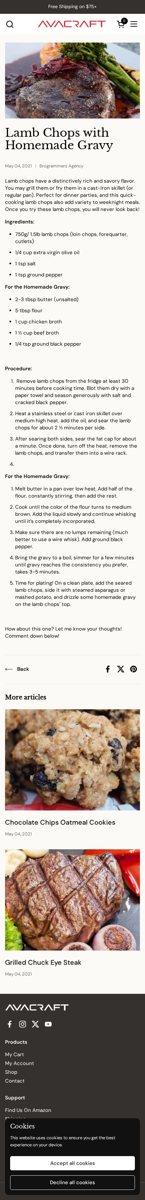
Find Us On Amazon (28, 1110)
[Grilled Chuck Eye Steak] (72, 900)
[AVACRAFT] (71, 24)
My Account (19, 1063)
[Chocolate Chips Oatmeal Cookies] (72, 759)
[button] (9, 24)
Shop (11, 1072)
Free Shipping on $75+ (72, 6)
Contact (15, 1080)
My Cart (14, 1054)
